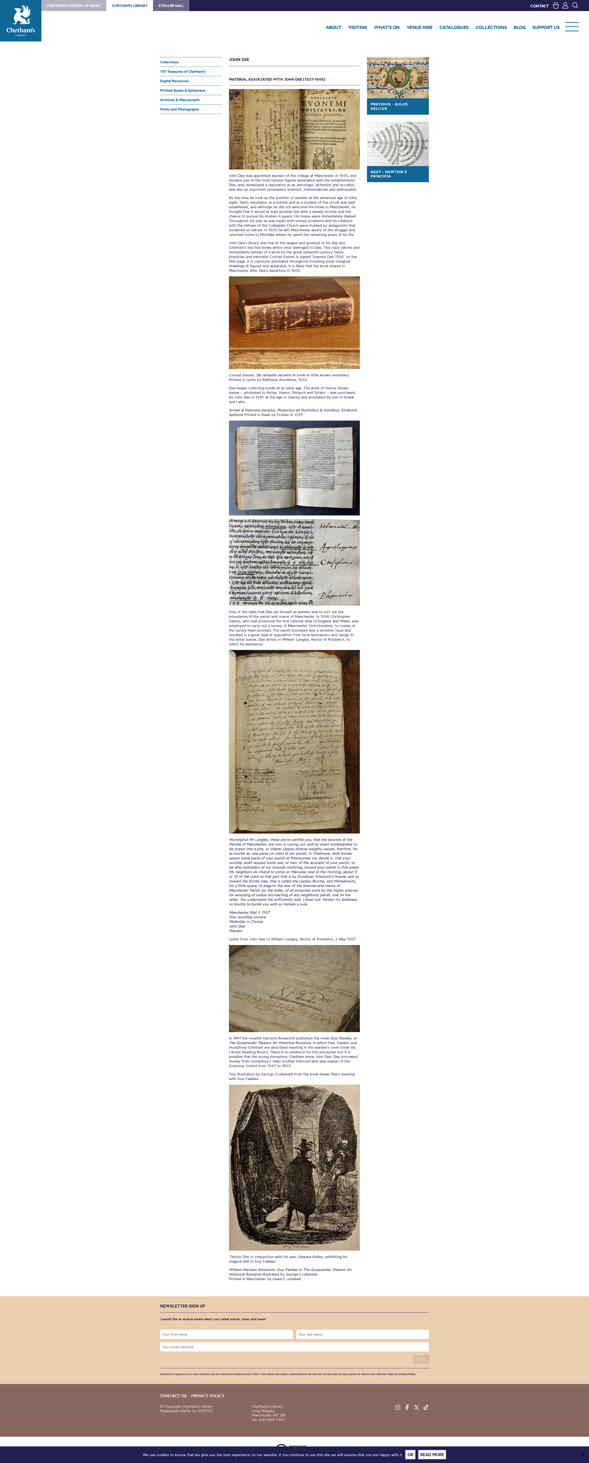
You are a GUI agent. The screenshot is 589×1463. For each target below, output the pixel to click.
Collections (169, 62)
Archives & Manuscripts (179, 99)
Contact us (173, 1396)
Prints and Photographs (179, 109)
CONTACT (539, 5)
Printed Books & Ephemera (182, 90)
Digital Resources (174, 81)
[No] (583, 1454)
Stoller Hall (171, 5)
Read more (432, 1454)
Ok (410, 1454)
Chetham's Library (20, 20)
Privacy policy (208, 1396)
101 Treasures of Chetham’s (182, 71)
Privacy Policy (407, 1374)
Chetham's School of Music (74, 5)
